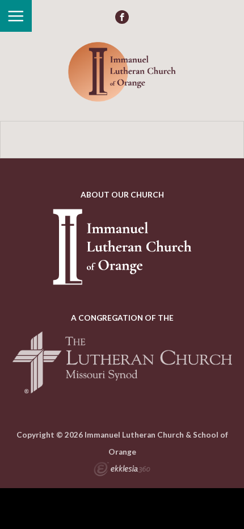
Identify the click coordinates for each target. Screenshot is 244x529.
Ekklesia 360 (122, 470)
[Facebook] (122, 17)
